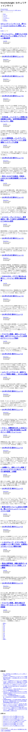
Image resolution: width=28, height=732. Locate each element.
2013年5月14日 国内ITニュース (13, 96)
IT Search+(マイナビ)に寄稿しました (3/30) (13, 723)
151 (4, 627)
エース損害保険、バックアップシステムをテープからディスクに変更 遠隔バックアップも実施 (13, 140)
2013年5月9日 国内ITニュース (12, 314)
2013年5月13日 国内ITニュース (13, 197)
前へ (4, 624)
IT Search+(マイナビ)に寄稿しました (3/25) (13, 724)
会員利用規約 (7, 730)
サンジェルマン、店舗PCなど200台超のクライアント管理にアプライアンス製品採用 (14, 36)
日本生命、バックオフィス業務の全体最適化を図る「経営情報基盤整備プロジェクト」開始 (14, 119)
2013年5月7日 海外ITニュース (12, 488)
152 (4, 628)
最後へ (4, 639)
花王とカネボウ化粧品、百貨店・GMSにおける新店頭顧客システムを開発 (14, 178)
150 (4, 626)
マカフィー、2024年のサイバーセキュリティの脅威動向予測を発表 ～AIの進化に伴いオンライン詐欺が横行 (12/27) (15, 678)
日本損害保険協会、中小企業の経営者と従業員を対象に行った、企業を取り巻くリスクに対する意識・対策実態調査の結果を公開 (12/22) (15, 701)
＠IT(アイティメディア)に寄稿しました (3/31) (13, 717)
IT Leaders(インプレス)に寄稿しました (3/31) (13, 718)
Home (4, 14)
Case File (5, 41)
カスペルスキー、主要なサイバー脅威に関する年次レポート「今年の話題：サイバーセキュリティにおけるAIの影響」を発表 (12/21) (15, 709)
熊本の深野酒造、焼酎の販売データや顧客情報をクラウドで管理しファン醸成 (14, 565)
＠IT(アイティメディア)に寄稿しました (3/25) (13, 725)
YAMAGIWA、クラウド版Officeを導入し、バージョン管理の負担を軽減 (13, 278)
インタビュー (6, 18)
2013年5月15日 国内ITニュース (13, 56)
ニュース (5, 15)
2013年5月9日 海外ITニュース (12, 354)
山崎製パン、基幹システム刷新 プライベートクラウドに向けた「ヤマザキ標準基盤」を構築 (13, 469)
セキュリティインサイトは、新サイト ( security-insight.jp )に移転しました (13, 26)
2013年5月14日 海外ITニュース (13, 158)
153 (4, 629)
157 (4, 634)
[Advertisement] (14, 655)
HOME (2, 30)
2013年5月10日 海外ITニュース (13, 296)
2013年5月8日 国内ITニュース (12, 391)
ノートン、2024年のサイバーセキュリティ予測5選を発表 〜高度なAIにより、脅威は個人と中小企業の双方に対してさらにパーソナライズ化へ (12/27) (15, 682)
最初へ (4, 623)
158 (4, 635)
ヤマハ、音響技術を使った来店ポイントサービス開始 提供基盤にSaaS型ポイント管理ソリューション (14, 430)
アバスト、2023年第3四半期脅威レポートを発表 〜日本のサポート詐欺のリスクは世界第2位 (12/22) (14, 697)
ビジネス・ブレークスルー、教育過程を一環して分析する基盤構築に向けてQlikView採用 (14, 219)
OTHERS (5, 20)
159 (4, 636)
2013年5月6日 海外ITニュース (12, 526)
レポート (5, 16)
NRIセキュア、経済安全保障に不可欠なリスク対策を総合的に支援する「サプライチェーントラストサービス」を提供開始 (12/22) (15, 693)
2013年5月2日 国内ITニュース (12, 583)
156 (4, 633)
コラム (4, 19)
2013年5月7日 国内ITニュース (12, 448)
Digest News (5, 59)
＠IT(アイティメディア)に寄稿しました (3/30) (13, 721)
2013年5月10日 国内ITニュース (13, 255)
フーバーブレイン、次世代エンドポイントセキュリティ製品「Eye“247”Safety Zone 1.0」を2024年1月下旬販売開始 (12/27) (15, 686)
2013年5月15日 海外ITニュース (13, 76)
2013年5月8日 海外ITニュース (12, 409)
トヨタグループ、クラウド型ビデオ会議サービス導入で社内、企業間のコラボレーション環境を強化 (14, 544)
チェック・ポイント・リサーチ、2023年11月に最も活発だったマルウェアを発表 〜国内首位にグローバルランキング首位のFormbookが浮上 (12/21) (15, 705)
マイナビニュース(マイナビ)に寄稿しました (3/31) (14, 720)
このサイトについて (9, 10)
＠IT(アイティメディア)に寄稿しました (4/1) (13, 716)
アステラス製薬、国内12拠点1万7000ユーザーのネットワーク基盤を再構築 (13, 605)
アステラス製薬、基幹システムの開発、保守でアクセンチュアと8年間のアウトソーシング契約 (14, 336)
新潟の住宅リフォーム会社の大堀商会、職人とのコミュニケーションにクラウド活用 (14, 509)
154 (4, 630)
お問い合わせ (18, 10)
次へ (4, 637)
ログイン (3, 10)
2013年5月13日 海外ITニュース (13, 238)
